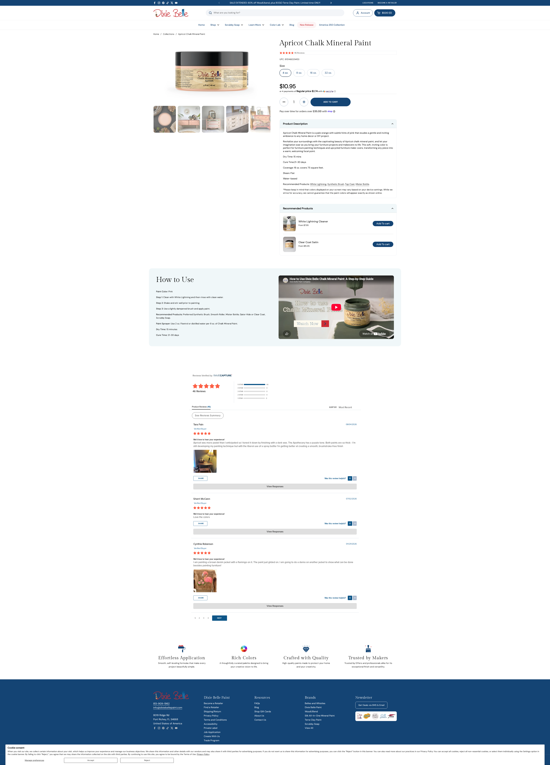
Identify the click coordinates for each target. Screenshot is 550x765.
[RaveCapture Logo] (222, 375)
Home (156, 34)
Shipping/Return (212, 711)
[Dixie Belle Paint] (170, 13)
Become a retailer (387, 3)
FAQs (257, 703)
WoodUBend (311, 711)
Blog (256, 707)
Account (365, 12)
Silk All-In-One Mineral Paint (320, 715)
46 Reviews (299, 53)
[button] (384, 12)
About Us (259, 715)
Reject (147, 760)
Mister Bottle (362, 184)
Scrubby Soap (312, 723)
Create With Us (212, 736)
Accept (90, 760)
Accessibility (210, 723)
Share (201, 478)
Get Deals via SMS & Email (371, 705)
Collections (168, 34)
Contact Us (260, 719)
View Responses (275, 486)
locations (368, 3)
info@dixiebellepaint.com (167, 707)
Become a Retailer (213, 703)
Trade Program (211, 740)
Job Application (212, 732)
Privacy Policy (203, 754)
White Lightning (318, 184)
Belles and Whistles (315, 703)
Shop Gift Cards (262, 711)
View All (309, 727)
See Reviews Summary (208, 415)
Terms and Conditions (215, 719)
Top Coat (350, 184)
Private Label (210, 727)
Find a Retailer (211, 707)
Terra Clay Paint (313, 719)
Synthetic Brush (335, 184)
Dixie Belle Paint (313, 707)
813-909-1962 (161, 703)
